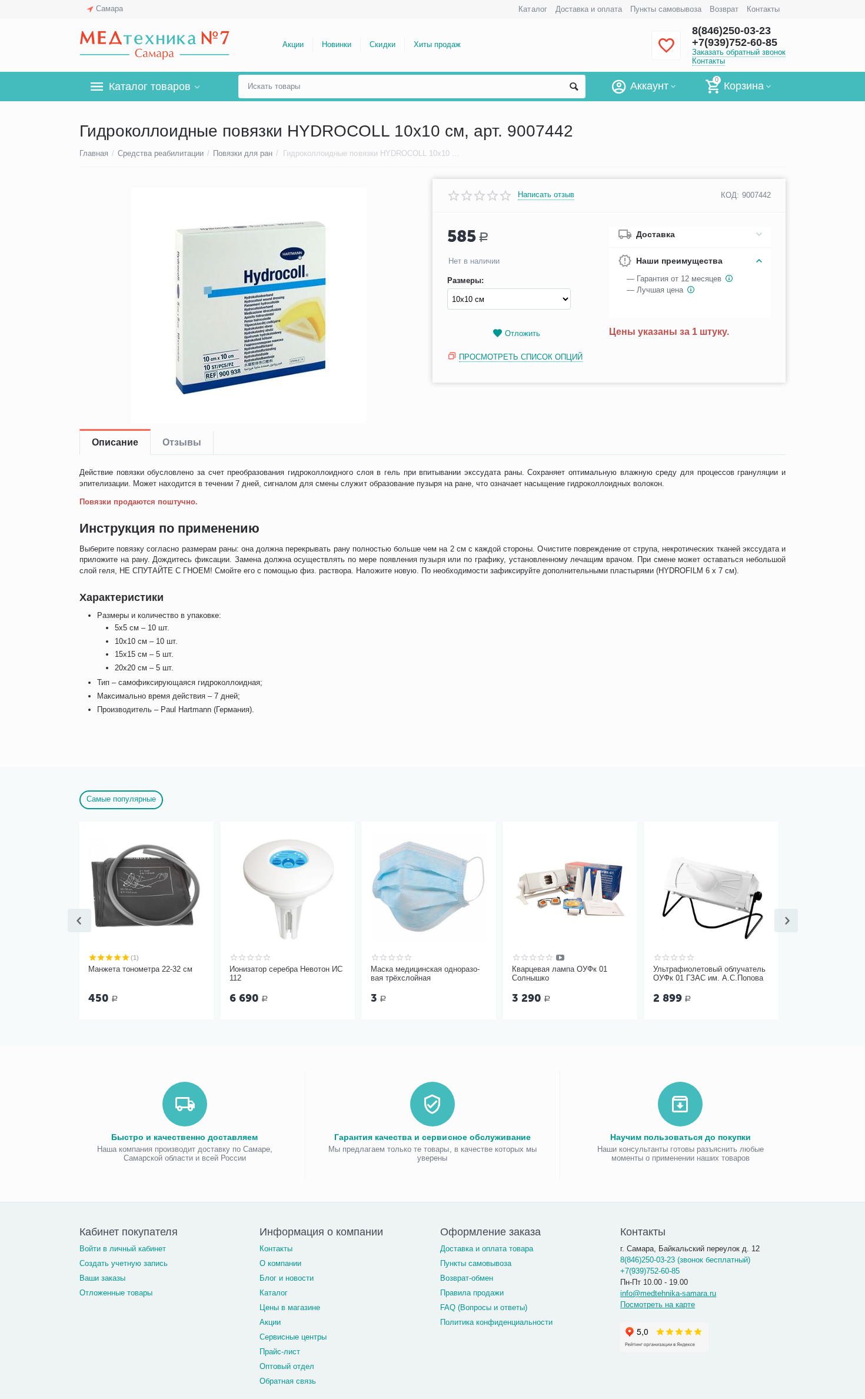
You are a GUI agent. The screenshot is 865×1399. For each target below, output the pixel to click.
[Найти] (573, 86)
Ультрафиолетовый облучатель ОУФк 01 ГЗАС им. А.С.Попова (709, 974)
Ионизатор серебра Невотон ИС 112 (285, 974)
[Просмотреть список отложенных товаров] (666, 52)
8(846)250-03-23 (731, 30)
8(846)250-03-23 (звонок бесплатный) (685, 1259)
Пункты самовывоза (665, 9)
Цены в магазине (290, 1307)
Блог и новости (287, 1278)
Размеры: (465, 281)
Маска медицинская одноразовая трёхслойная (425, 974)
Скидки (382, 44)
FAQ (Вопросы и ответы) (483, 1307)
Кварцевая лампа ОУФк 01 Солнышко (559, 974)
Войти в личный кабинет (122, 1248)
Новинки (336, 44)
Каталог (532, 9)
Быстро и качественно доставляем (184, 1137)
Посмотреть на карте (657, 1304)
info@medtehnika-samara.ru (668, 1293)
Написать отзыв (546, 195)
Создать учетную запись (123, 1263)
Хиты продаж (437, 44)
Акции (293, 44)
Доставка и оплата (588, 9)
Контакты (763, 9)
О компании (280, 1263)
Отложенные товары (115, 1292)
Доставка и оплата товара (486, 1248)
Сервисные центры (293, 1336)
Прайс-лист (280, 1351)
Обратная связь (288, 1381)
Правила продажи (472, 1292)
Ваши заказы (102, 1278)
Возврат (724, 9)
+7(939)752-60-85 (734, 42)
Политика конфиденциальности (496, 1322)
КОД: (730, 195)
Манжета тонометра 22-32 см (140, 969)
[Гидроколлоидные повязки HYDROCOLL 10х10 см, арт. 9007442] (248, 305)
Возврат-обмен (466, 1278)
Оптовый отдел (287, 1366)
